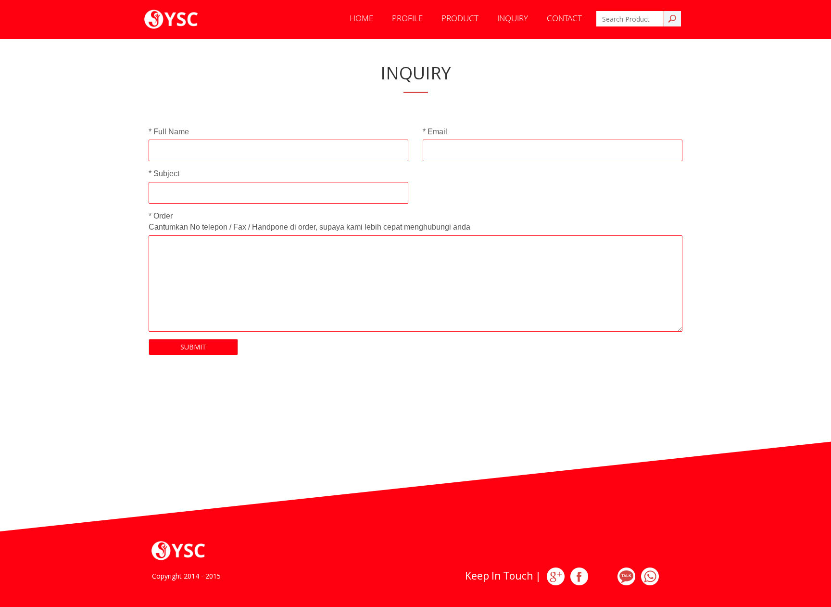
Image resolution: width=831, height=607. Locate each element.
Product (459, 18)
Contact (564, 18)
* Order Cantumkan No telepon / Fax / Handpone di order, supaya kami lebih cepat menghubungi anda (309, 221)
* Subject (164, 173)
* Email (435, 132)
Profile (407, 18)
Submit (193, 346)
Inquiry (512, 18)
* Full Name (169, 132)
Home (361, 18)
